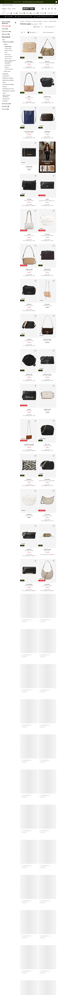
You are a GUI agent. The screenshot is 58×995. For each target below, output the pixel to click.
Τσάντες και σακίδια (37, 21)
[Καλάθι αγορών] (55, 9)
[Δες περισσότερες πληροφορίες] (29, 69)
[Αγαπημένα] (52, 9)
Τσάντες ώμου (52, 21)
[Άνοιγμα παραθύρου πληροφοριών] (56, 2)
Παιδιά (13, 8)
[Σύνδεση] (46, 9)
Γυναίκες (4, 8)
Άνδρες (9, 8)
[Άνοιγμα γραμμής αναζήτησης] (54, 13)
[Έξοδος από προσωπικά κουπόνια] (43, 9)
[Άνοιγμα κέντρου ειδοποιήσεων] (49, 8)
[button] (38, 27)
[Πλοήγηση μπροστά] (52, 13)
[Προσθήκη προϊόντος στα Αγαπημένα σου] (35, 38)
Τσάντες (46, 21)
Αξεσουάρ (28, 21)
